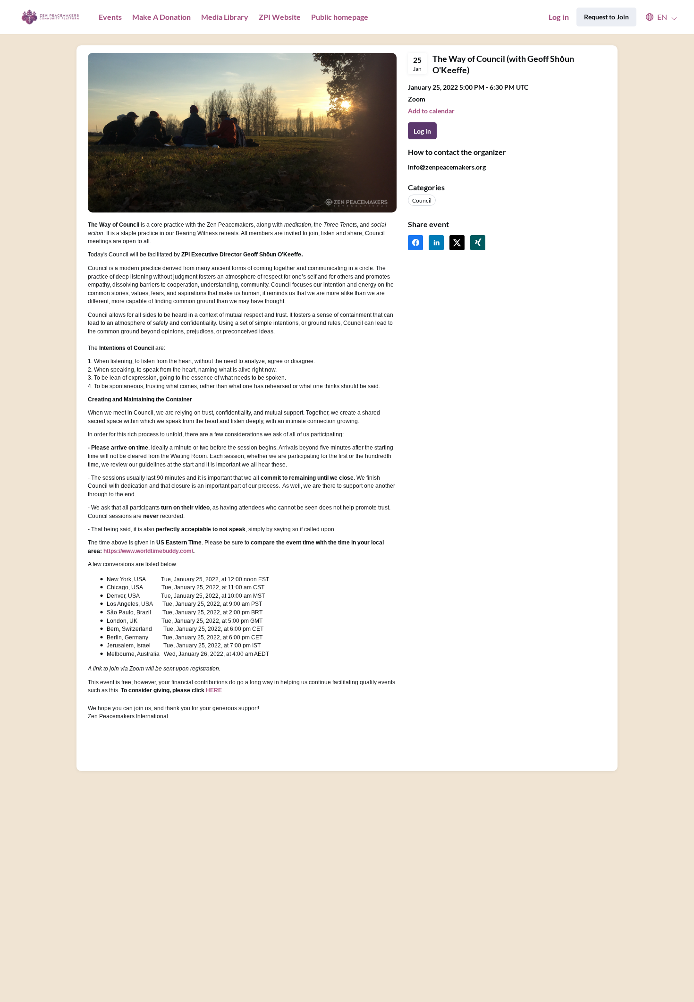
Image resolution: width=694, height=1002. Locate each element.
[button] (656, 17)
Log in (559, 16)
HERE (214, 690)
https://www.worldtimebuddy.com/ (148, 551)
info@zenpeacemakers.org (447, 167)
